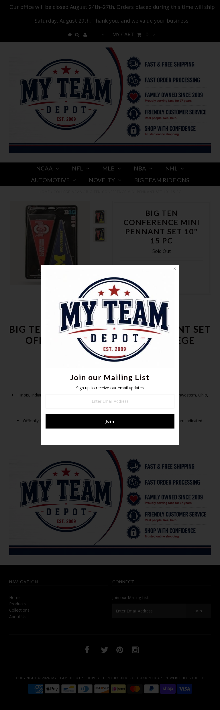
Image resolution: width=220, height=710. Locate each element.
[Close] (174, 269)
